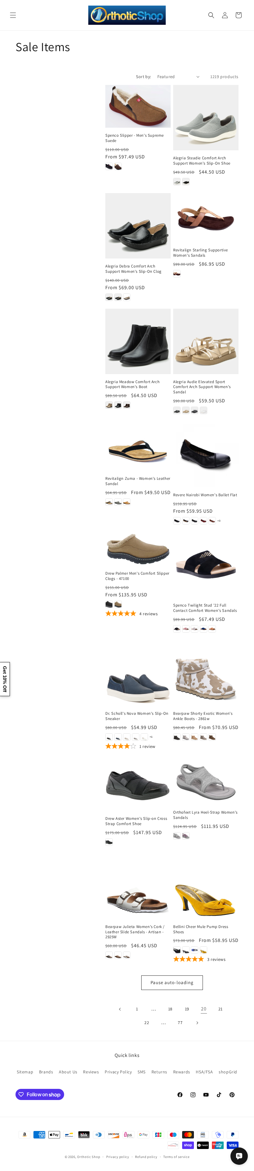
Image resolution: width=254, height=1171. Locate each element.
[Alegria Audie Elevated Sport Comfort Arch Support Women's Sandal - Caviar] (177, 410)
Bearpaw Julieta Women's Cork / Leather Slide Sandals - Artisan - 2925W (135, 932)
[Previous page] (120, 1009)
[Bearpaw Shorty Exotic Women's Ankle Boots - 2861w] (206, 673)
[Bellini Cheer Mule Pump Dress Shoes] (206, 886)
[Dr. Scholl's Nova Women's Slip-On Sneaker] (138, 673)
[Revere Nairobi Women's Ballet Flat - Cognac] (212, 520)
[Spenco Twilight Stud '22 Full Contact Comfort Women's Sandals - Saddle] (212, 629)
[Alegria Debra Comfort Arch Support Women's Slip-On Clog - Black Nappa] (118, 297)
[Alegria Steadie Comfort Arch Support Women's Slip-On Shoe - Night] (186, 181)
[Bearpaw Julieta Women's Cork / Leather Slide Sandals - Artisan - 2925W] (138, 886)
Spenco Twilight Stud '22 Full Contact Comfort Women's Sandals (205, 608)
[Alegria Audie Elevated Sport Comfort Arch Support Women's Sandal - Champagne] (186, 410)
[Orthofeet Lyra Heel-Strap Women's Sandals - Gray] (177, 836)
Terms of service (176, 1157)
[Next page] (197, 1023)
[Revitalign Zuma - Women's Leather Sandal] (138, 446)
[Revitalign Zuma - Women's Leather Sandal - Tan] (126, 502)
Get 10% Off (4, 679)
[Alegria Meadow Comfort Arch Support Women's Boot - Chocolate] (126, 405)
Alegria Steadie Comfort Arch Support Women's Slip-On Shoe (201, 161)
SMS (142, 1072)
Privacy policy (117, 1157)
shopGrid (228, 1072)
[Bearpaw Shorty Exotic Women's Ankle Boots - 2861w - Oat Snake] (203, 737)
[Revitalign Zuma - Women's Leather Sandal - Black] (109, 502)
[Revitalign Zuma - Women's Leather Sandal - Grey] (118, 502)
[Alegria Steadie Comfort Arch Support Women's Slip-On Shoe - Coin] (177, 181)
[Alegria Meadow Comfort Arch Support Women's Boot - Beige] (109, 405)
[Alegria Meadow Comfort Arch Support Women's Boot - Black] (118, 405)
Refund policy (146, 1157)
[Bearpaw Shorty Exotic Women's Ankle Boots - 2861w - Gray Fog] (186, 737)
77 (180, 1022)
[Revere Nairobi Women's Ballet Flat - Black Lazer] (177, 520)
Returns (159, 1072)
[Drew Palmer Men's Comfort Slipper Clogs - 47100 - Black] (109, 604)
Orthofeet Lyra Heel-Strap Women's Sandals (205, 815)
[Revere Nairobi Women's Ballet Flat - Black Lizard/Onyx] (194, 520)
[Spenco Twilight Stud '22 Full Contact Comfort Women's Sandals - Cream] (194, 629)
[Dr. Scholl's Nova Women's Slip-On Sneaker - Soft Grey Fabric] (135, 737)
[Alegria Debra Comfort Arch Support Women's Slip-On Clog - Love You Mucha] (126, 297)
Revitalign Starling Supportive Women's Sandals (200, 253)
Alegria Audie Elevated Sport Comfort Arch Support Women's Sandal (202, 387)
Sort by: (143, 76)
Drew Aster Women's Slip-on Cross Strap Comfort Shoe (136, 821)
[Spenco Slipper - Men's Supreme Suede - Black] (109, 166)
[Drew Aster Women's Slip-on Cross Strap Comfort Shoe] (138, 784)
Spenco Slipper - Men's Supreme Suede (134, 138)
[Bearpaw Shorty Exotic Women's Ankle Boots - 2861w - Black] (177, 737)
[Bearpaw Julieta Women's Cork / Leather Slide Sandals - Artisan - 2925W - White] (126, 955)
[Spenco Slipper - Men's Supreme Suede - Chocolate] (118, 166)
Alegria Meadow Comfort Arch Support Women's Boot (132, 384)
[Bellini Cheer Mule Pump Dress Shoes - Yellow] (203, 950)
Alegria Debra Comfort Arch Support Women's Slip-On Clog (133, 269)
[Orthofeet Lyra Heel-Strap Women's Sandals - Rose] (186, 836)
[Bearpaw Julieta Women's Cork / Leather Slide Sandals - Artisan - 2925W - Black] (109, 955)
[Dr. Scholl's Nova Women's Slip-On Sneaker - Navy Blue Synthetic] (118, 737)
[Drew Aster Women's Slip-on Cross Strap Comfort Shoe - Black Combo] (109, 842)
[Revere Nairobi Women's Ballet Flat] (206, 454)
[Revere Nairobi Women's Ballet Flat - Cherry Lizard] (203, 520)
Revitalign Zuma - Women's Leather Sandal (137, 481)
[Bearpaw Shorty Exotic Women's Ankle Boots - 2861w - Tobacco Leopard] (212, 737)
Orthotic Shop (88, 1157)
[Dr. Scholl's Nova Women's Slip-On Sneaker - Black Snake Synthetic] (109, 737)
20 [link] (203, 1008)
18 (170, 1009)
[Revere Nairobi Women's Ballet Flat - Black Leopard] (186, 520)
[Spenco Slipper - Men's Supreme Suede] (138, 106)
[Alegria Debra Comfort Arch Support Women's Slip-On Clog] (138, 226)
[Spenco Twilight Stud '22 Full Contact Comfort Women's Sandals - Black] (177, 629)
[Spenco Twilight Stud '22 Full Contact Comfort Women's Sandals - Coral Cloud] (186, 629)
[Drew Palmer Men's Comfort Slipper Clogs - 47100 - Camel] (118, 604)
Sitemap (25, 1072)
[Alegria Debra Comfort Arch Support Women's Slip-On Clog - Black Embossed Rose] (109, 297)
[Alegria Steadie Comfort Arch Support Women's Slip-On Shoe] (206, 117)
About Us (68, 1072)
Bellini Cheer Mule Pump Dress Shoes (200, 929)
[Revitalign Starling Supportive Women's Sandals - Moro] (177, 273)
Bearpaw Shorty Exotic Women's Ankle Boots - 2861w (202, 716)
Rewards (181, 1072)
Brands (46, 1072)
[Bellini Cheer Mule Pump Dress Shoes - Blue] (194, 950)
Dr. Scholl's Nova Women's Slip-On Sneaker (137, 716)
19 (187, 1009)
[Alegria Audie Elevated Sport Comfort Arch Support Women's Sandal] (206, 341)
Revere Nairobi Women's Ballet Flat (205, 495)
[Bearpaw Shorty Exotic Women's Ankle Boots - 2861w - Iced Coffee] (194, 737)
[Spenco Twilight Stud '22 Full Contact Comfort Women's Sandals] (206, 565)
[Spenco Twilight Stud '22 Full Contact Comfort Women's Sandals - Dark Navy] (203, 629)
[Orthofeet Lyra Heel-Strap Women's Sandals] (206, 781)
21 (220, 1009)
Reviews (91, 1072)
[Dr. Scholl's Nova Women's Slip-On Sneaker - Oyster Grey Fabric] (126, 737)
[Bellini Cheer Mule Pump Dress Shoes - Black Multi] (177, 950)
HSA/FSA (204, 1072)
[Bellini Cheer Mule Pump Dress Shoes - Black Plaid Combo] (186, 950)
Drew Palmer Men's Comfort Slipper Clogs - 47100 (137, 576)
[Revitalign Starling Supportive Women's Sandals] (206, 217)
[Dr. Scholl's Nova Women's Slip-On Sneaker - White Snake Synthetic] (144, 737)
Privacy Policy (118, 1072)
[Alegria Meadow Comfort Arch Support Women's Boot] (138, 341)
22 (146, 1022)
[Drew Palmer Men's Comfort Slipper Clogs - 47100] (138, 549)
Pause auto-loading (172, 982)
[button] (13, 15)
